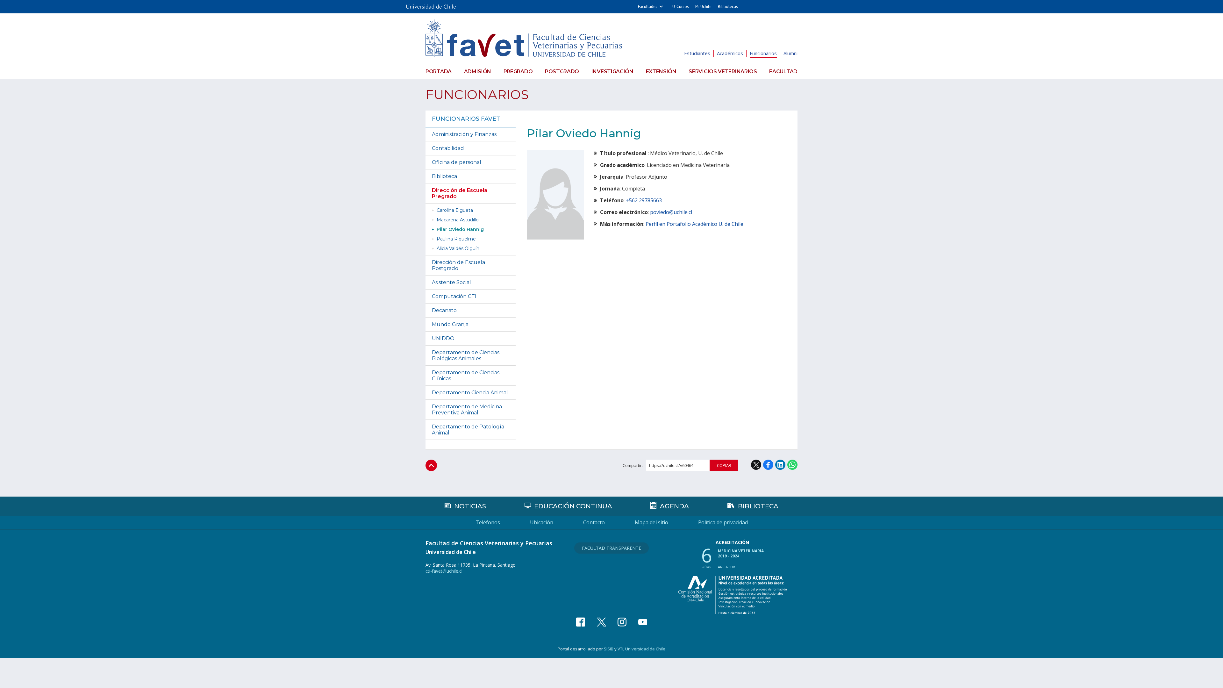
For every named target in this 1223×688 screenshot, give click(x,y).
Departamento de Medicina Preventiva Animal (467, 410)
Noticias (470, 506)
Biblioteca (444, 176)
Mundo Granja (450, 324)
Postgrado (562, 71)
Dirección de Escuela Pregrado (459, 193)
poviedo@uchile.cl (671, 212)
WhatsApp (792, 465)
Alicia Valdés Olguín (458, 248)
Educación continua (573, 506)
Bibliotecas (728, 6)
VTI (620, 649)
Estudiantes (697, 53)
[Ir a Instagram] (622, 622)
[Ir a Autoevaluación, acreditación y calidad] (732, 595)
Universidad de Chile (645, 649)
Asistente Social (451, 282)
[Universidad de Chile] (431, 4)
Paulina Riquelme (456, 239)
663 (657, 200)
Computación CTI (454, 296)
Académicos (730, 53)
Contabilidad (448, 148)
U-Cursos (680, 6)
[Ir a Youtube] (643, 622)
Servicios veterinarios (723, 71)
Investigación (612, 71)
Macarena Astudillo (458, 220)
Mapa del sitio (651, 522)
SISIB (608, 649)
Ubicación (541, 522)
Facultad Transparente (611, 548)
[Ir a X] (601, 622)
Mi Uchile (703, 6)
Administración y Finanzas (464, 134)
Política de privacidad (723, 522)
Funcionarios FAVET (466, 118)
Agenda (674, 506)
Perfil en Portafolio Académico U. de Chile (694, 223)
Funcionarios (763, 53)
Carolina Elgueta (455, 210)
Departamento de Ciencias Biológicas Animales (465, 355)
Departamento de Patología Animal (468, 430)
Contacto (594, 522)
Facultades (647, 6)
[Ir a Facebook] (581, 622)
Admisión (477, 71)
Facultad (783, 71)
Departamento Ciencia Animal (470, 393)
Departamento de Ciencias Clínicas (465, 375)
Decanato (444, 310)
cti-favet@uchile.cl (444, 571)
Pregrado (518, 71)
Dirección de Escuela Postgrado (458, 265)
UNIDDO (443, 338)
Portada (439, 71)
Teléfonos (488, 522)
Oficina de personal (456, 162)
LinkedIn (780, 465)
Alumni (790, 53)
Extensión (661, 71)
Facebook (768, 465)
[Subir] (431, 465)
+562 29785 (639, 200)
